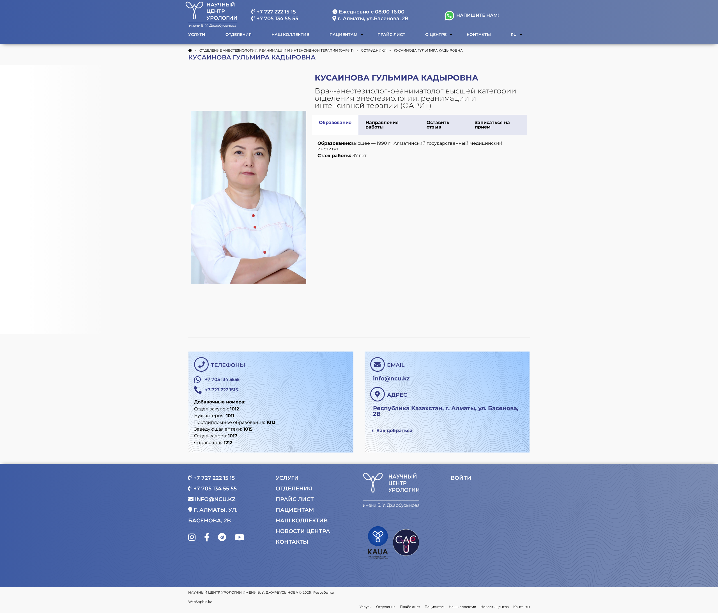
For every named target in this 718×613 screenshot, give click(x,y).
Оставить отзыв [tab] (438, 125)
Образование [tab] (335, 122)
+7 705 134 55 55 (276, 18)
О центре (436, 34)
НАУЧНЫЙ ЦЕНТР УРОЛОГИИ (222, 11)
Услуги (196, 34)
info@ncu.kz (215, 499)
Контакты (479, 34)
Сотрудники (373, 50)
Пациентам (343, 34)
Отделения (238, 34)
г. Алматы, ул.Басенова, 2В (372, 18)
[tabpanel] (419, 150)
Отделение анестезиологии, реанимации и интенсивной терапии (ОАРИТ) (276, 50)
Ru (514, 34)
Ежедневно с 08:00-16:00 (370, 12)
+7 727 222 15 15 (275, 12)
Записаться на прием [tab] (492, 125)
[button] (435, 430)
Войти (461, 478)
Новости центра (303, 531)
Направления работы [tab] (382, 125)
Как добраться (394, 430)
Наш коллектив (290, 34)
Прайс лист (391, 34)
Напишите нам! (477, 15)
